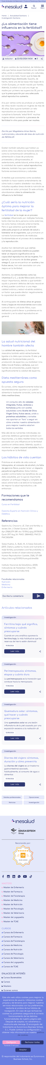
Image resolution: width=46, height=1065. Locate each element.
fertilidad (9, 215)
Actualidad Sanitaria (18, 16)
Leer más (14, 651)
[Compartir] (41, 58)
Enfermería (7, 587)
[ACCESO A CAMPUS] (25, 7)
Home (4, 16)
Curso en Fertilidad (11, 505)
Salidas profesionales (12, 797)
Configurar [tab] (11, 1042)
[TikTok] (30, 876)
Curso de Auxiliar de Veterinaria (12, 1)
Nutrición (6, 582)
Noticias (12, 802)
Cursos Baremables (12, 978)
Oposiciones (34, 797)
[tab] (23, 596)
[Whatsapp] (19, 876)
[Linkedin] (13, 876)
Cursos (6, 982)
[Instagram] (8, 876)
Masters (7, 986)
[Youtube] (25, 876)
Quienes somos (10, 990)
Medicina (6, 585)
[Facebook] (3, 876)
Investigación (34, 802)
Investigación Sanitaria (11, 18)
